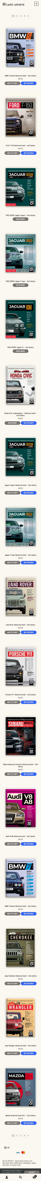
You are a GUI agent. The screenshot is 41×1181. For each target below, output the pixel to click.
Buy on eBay (28, 83)
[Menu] (36, 4)
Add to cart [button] (12, 83)
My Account (7, 1177)
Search (20, 1177)
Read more (20, 219)
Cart (31, 1175)
